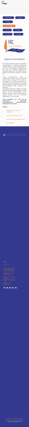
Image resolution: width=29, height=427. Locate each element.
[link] (14, 111)
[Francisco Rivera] (4, 2)
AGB (21, 421)
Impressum (9, 421)
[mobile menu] (27, 2)
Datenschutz (16, 421)
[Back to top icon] (14, 415)
